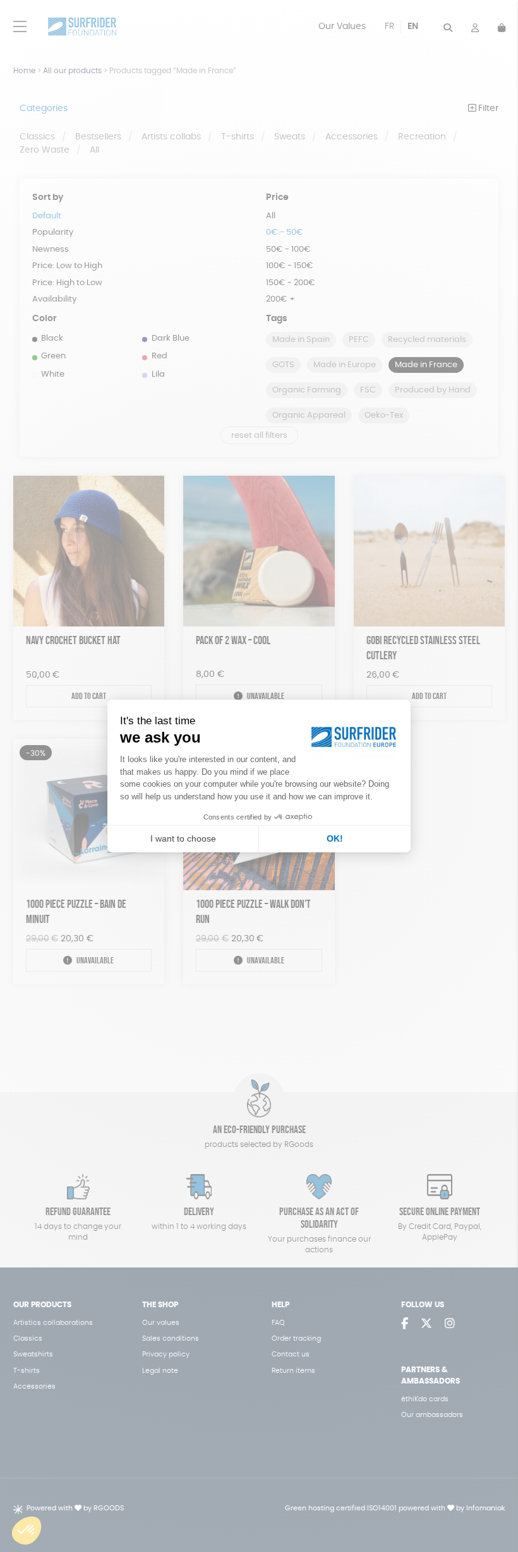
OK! (335, 838)
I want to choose (183, 838)
